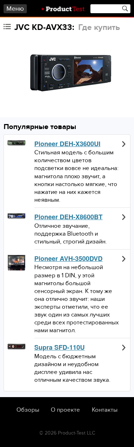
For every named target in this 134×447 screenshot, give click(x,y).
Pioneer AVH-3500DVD (68, 259)
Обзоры (27, 409)
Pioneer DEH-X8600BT (68, 217)
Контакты (105, 409)
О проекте (65, 409)
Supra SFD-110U (59, 347)
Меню (15, 8)
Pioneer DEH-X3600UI (67, 144)
